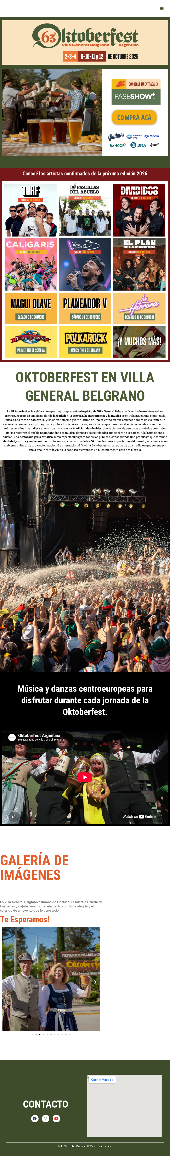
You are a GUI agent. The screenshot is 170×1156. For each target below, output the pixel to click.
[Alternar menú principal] (162, 8)
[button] (6, 982)
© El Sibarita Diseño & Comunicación (85, 1146)
